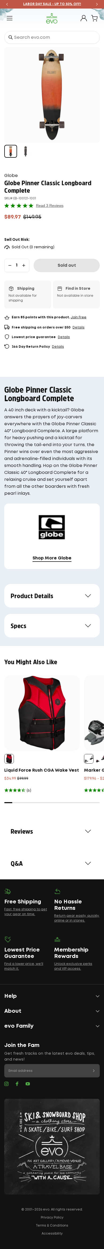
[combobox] (52, 37)
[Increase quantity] (24, 265)
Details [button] (79, 327)
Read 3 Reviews (49, 205)
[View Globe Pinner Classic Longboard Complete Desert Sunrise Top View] (25, 151)
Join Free (78, 317)
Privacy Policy (52, 1217)
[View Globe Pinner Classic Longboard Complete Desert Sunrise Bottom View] (10, 151)
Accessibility (52, 1233)
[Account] (84, 18)
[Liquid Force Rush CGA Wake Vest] (42, 713)
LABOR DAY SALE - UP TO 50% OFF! (52, 4)
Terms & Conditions (52, 1225)
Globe (11, 176)
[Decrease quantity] (10, 265)
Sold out (67, 266)
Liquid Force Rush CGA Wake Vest (41, 770)
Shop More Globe (52, 558)
